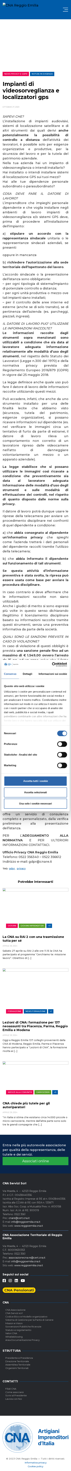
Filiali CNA (10, 1388)
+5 (55, 1092)
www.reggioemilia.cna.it (28, 1225)
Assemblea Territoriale (17, 1364)
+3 (49, 925)
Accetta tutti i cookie (35, 780)
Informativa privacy (36, 1462)
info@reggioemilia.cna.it (25, 1221)
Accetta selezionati (35, 792)
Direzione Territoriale (17, 1361)
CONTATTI (10, 1381)
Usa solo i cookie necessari (35, 803)
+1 (51, 1011)
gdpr (12, 868)
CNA (6, 1302)
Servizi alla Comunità (20, 1092)
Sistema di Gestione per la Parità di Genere (29, 1319)
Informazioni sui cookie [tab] (53, 673)
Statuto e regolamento (18, 1330)
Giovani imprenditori (32, 925)
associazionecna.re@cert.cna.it (27, 1257)
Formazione (14, 1011)
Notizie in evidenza (42, 74)
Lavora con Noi (13, 1398)
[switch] (62, 744)
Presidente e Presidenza (19, 1357)
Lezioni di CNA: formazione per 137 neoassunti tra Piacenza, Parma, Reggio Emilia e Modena (35, 1026)
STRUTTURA (12, 1350)
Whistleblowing (14, 1336)
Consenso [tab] (10, 673)
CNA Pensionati (19, 1290)
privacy (21, 868)
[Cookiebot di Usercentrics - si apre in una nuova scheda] (52, 664)
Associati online (35, 1161)
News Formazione (35, 1011)
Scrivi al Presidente (16, 1395)
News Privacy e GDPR (15, 74)
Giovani (12, 925)
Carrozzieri (43, 1092)
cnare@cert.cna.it (19, 1218)
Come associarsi (14, 1392)
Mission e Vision (14, 1323)
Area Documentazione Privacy (22, 1340)
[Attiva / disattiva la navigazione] (65, 9)
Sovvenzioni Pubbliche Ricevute (23, 1326)
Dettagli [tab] (27, 673)
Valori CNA (11, 1333)
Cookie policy (35, 1466)
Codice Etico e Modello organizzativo (26, 1316)
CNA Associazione (15, 1309)
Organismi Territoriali (16, 1368)
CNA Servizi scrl (14, 1313)
